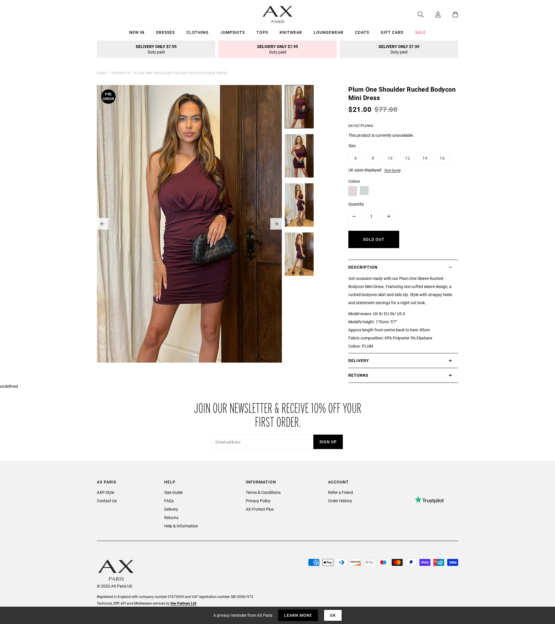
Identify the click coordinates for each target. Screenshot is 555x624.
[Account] (432, 14)
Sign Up (328, 441)
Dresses (165, 32)
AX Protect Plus (260, 509)
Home (102, 73)
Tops (262, 32)
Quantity (356, 204)
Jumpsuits (232, 32)
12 (407, 158)
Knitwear (291, 32)
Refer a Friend (340, 492)
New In (137, 32)
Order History (340, 500)
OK (333, 615)
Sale (420, 32)
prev (102, 224)
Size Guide (392, 170)
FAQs (169, 500)
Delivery (171, 509)
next (276, 224)
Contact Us (107, 500)
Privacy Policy (258, 500)
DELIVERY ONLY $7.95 (156, 49)
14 (425, 158)
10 (390, 158)
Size (352, 145)
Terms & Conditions (263, 492)
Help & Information (181, 526)
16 (442, 158)
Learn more (298, 615)
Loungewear (328, 32)
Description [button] (363, 267)
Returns (171, 517)
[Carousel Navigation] (189, 224)
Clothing (197, 32)
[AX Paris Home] (278, 14)
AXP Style (105, 492)
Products (120, 73)
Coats (362, 32)
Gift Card (392, 32)
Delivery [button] (358, 360)
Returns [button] (358, 375)
